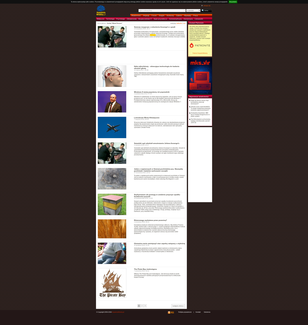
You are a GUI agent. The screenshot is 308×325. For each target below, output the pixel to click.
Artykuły (146, 15)
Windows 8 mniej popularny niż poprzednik (152, 92)
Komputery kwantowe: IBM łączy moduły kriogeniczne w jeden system (200, 114)
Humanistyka (188, 19)
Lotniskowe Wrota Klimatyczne (146, 118)
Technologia (110, 19)
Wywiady (187, 15)
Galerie (179, 15)
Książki (161, 15)
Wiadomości (136, 15)
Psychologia (120, 19)
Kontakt (198, 312)
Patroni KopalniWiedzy (200, 53)
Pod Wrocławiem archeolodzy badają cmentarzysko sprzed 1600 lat (200, 120)
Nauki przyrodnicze (160, 19)
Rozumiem (233, 2)
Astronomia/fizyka (175, 19)
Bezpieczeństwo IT (145, 19)
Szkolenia (207, 312)
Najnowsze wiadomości (199, 97)
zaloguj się (206, 6)
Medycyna (100, 19)
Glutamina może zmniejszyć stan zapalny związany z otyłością (159, 243)
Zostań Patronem (196, 23)
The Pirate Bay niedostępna (145, 269)
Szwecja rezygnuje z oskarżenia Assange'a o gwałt (154, 27)
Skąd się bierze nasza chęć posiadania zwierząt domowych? (200, 102)
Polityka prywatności (185, 312)
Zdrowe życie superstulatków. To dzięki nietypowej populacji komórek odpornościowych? (200, 108)
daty (184, 23)
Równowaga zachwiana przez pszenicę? (150, 220)
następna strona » (178, 306)
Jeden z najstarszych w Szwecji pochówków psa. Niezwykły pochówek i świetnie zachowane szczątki (158, 170)
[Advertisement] (141, 57)
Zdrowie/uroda (132, 19)
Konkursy (170, 15)
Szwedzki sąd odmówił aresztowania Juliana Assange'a (156, 143)
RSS (172, 312)
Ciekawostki (199, 19)
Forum (154, 15)
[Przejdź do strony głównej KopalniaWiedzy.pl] (101, 10)
